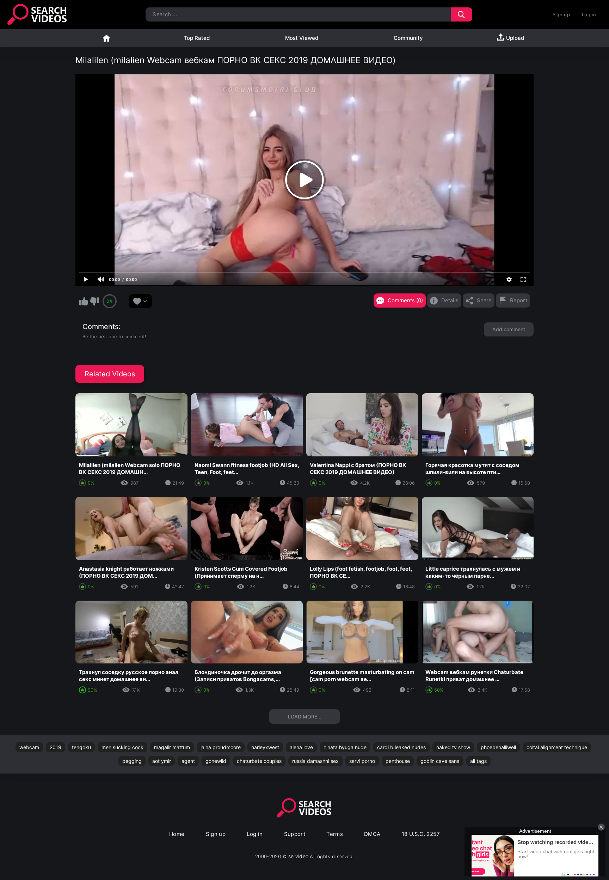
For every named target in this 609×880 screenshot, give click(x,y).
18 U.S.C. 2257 (421, 834)
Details (450, 300)
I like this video (83, 301)
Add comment (508, 329)
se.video (298, 856)
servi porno (362, 761)
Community (408, 38)
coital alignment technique (557, 747)
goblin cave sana (440, 761)
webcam (29, 747)
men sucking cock (122, 747)
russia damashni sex (315, 761)
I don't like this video (94, 301)
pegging (132, 761)
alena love (301, 747)
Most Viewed (301, 38)
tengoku (81, 747)
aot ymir (161, 761)
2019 (55, 747)
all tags (478, 761)
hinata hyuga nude (345, 747)
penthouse (398, 761)
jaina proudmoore (221, 747)
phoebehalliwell (498, 747)
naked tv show (453, 747)
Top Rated (197, 38)
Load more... (304, 717)
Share (484, 300)
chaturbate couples (259, 761)
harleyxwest (265, 747)
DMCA (372, 834)
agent (188, 761)
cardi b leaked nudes (401, 747)
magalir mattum (172, 747)
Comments (100, 326)
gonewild (215, 761)
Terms (334, 834)
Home (106, 38)
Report (518, 300)
